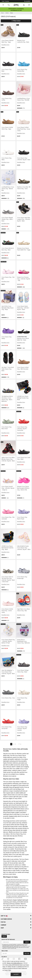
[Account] (24, 5)
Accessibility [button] (27, 1)
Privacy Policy (27, 946)
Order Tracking (5, 1)
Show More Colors (5, 44)
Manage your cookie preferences (14, 963)
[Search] (8, 5)
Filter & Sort (16, 21)
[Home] (16, 5)
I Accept (16, 974)
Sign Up (4, 936)
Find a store (4, 950)
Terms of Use (20, 946)
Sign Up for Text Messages (8, 939)
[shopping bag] (29, 5)
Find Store (26, 953)
